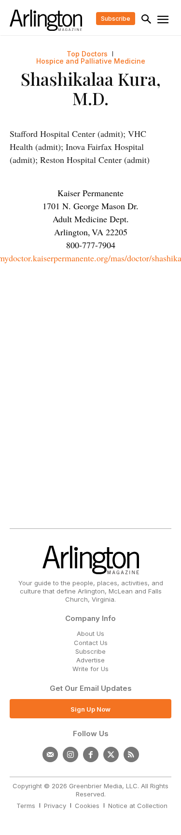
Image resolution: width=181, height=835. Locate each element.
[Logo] (46, 20)
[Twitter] (111, 754)
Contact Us (91, 642)
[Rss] (131, 754)
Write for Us (90, 669)
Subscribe (90, 651)
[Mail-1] (50, 754)
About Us (90, 633)
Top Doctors (87, 54)
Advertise (90, 660)
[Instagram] (70, 754)
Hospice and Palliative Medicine (90, 61)
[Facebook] (90, 754)
